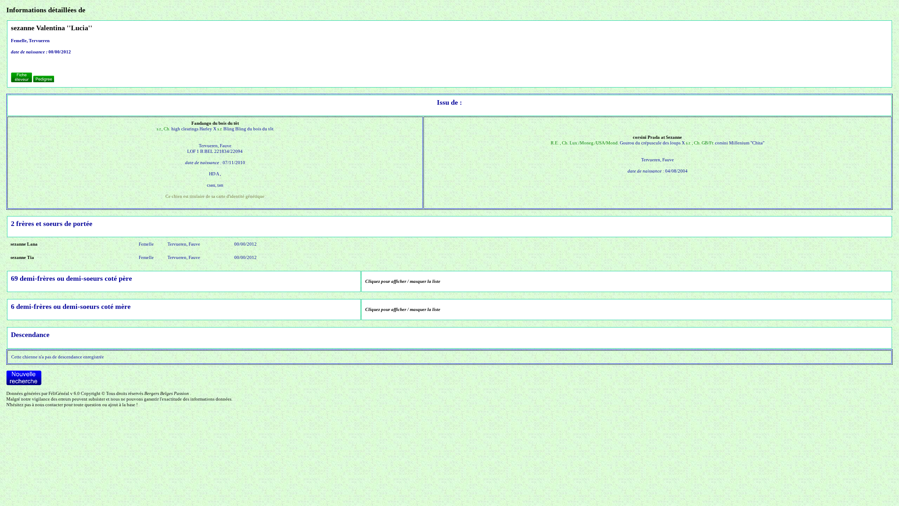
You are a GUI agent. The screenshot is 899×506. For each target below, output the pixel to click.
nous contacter (49, 404)
